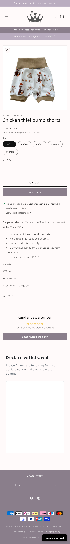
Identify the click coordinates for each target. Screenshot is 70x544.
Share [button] (9, 295)
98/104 (55, 144)
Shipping (17, 132)
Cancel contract (55, 538)
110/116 (10, 151)
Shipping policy (53, 531)
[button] (7, 16)
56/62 (9, 144)
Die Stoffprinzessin (22, 526)
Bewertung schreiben (35, 337)
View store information (18, 212)
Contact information (29, 537)
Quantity (7, 159)
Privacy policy (19, 531)
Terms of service (36, 531)
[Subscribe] (54, 485)
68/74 (24, 144)
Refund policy (57, 526)
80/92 (39, 144)
